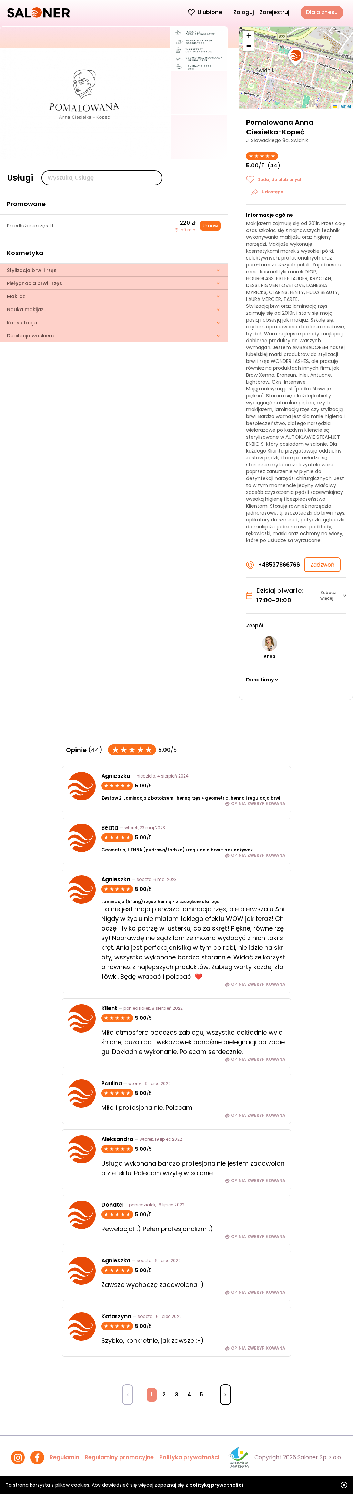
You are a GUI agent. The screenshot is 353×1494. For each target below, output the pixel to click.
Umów (210, 225)
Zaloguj (243, 12)
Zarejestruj (274, 12)
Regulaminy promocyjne (119, 1457)
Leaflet (344, 106)
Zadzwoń (322, 565)
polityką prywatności (216, 1485)
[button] (295, 57)
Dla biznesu (322, 12)
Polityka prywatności (189, 1457)
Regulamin (64, 1457)
